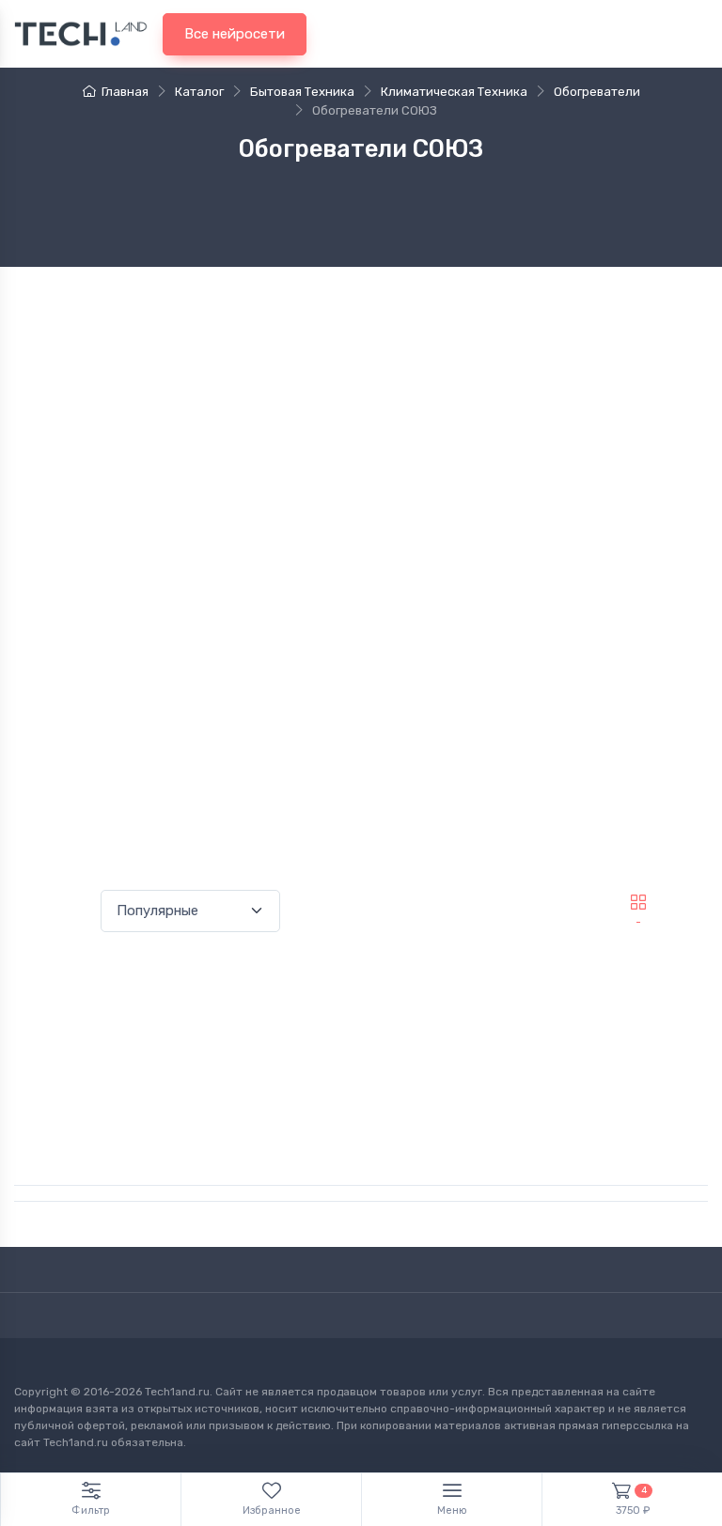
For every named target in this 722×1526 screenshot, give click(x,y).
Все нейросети (234, 33)
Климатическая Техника (454, 92)
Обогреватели (597, 92)
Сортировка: (53, 911)
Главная (125, 92)
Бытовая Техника (302, 92)
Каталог (199, 92)
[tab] (687, 902)
